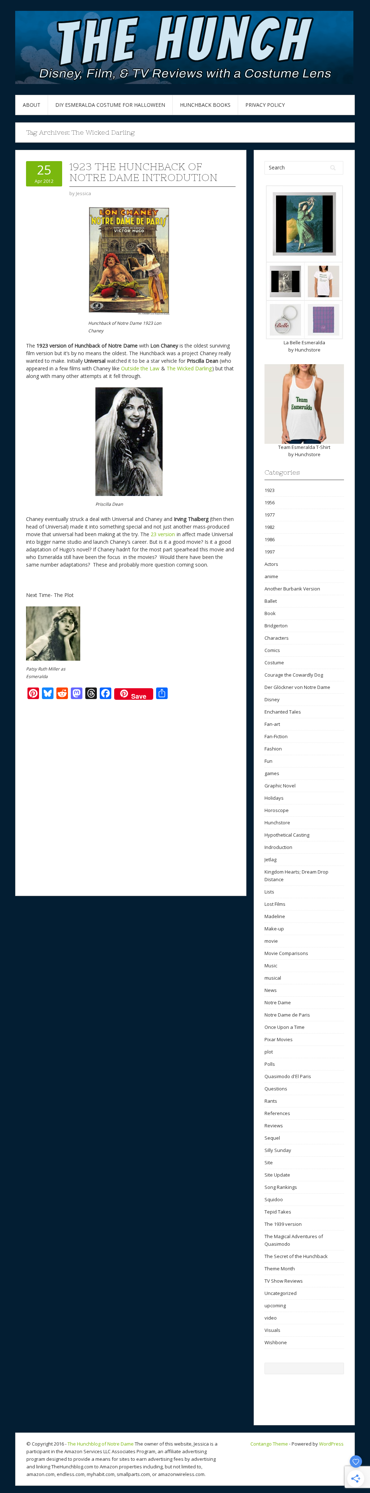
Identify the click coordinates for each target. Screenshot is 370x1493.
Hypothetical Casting (286, 835)
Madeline (274, 916)
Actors (271, 564)
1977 (269, 515)
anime (271, 576)
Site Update (277, 1175)
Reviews (273, 1125)
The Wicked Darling (189, 368)
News (270, 990)
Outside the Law (140, 368)
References (277, 1113)
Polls (269, 1064)
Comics (272, 650)
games (271, 773)
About (31, 104)
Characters (276, 638)
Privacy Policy (265, 104)
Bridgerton (276, 625)
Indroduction (278, 847)
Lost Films (274, 904)
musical (272, 978)
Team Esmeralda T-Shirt (304, 447)
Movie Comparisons (286, 953)
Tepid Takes (277, 1211)
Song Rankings (280, 1187)
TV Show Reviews (283, 1281)
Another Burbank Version (292, 588)
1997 (269, 551)
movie (271, 941)
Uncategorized (280, 1293)
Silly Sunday (277, 1150)
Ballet (270, 601)
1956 (269, 502)
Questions (275, 1088)
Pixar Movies (278, 1039)
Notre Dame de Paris (287, 1015)
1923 (269, 490)
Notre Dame (277, 1002)
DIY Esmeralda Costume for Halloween (110, 104)
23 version (163, 534)
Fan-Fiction (276, 736)
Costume (274, 662)
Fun (268, 761)
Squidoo (273, 1199)
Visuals (272, 1330)
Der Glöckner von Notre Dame (297, 687)
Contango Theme (269, 1444)
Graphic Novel (280, 785)
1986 (269, 539)
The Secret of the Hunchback (296, 1256)
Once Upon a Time (284, 1027)
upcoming (275, 1305)
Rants (270, 1101)
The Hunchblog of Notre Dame (101, 1444)
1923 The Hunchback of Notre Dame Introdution (143, 172)
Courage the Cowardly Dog (293, 675)
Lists (269, 891)
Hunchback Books (205, 104)
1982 (269, 527)
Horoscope (276, 810)
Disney (272, 699)
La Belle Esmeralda (304, 342)
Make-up (274, 928)
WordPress (331, 1444)
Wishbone (275, 1342)
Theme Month (279, 1268)
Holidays (274, 798)
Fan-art (272, 724)
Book (270, 613)
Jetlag (270, 859)
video (270, 1318)
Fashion (273, 748)
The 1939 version (283, 1224)
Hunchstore (307, 349)
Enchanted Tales (282, 711)
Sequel (272, 1138)
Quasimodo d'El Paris (287, 1076)
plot (268, 1051)
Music (270, 965)
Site (268, 1162)
